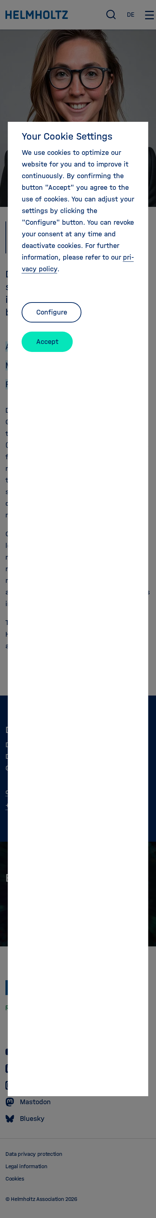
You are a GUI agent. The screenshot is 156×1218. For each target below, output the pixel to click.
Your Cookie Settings (67, 136)
